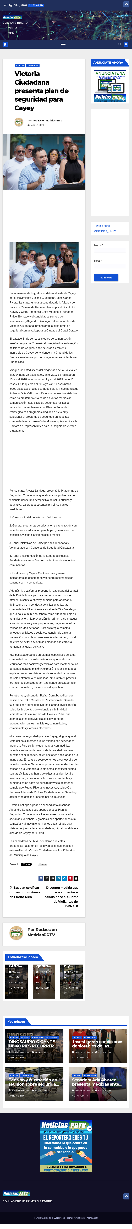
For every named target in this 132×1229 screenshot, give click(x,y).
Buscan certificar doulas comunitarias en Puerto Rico (25, 892)
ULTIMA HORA (32, 65)
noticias (14, 1037)
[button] (119, 44)
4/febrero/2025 (84, 1090)
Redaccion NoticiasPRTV (47, 120)
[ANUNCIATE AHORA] (110, 85)
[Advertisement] (44, 217)
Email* (98, 260)
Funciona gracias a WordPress (50, 1218)
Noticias (20, 65)
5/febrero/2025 (21, 1090)
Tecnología (37, 1037)
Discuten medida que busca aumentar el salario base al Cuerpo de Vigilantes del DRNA (62, 897)
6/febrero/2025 (84, 1052)
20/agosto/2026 (21, 1052)
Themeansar (91, 1218)
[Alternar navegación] (63, 44)
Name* (98, 245)
